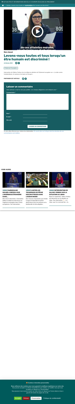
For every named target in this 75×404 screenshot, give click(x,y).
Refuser (26, 398)
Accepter (18, 398)
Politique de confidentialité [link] (52, 398)
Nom (8, 113)
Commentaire (10, 92)
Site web (9, 120)
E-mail (8, 116)
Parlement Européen (11, 68)
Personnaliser (36, 398)
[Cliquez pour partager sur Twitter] (16, 63)
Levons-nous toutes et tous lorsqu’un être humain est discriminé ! (34, 57)
